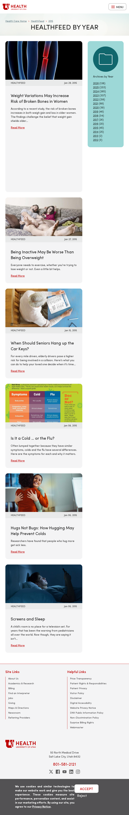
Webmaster (76, 727)
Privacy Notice (41, 806)
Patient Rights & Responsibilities (88, 683)
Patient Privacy (78, 688)
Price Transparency (81, 678)
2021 (95, 103)
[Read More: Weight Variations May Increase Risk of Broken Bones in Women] (43, 60)
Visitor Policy (77, 693)
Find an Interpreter (19, 693)
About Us (13, 678)
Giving (11, 702)
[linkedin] (71, 772)
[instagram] (78, 772)
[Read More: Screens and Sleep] (43, 583)
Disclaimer (76, 698)
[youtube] (64, 772)
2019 (95, 111)
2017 (95, 119)
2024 (96, 91)
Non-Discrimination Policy (84, 717)
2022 (96, 99)
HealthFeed (37, 21)
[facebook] (58, 772)
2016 (95, 123)
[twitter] (51, 772)
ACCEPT (86, 788)
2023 (96, 95)
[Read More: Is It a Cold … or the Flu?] (43, 402)
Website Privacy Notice (83, 707)
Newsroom (14, 712)
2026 (96, 83)
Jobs (10, 698)
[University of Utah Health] (14, 6)
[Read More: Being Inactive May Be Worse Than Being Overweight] (43, 216)
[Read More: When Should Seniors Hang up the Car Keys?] (43, 307)
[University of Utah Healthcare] (64, 744)
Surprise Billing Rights (82, 722)
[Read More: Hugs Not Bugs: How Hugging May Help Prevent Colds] (43, 492)
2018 (95, 115)
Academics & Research (21, 683)
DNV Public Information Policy (86, 712)
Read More (18, 127)
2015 (50, 21)
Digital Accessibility (81, 702)
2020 (96, 107)
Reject (82, 795)
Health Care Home (16, 21)
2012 (95, 140)
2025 (96, 87)
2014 (95, 131)
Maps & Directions (18, 707)
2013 (95, 135)
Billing (11, 688)
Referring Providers (19, 717)
